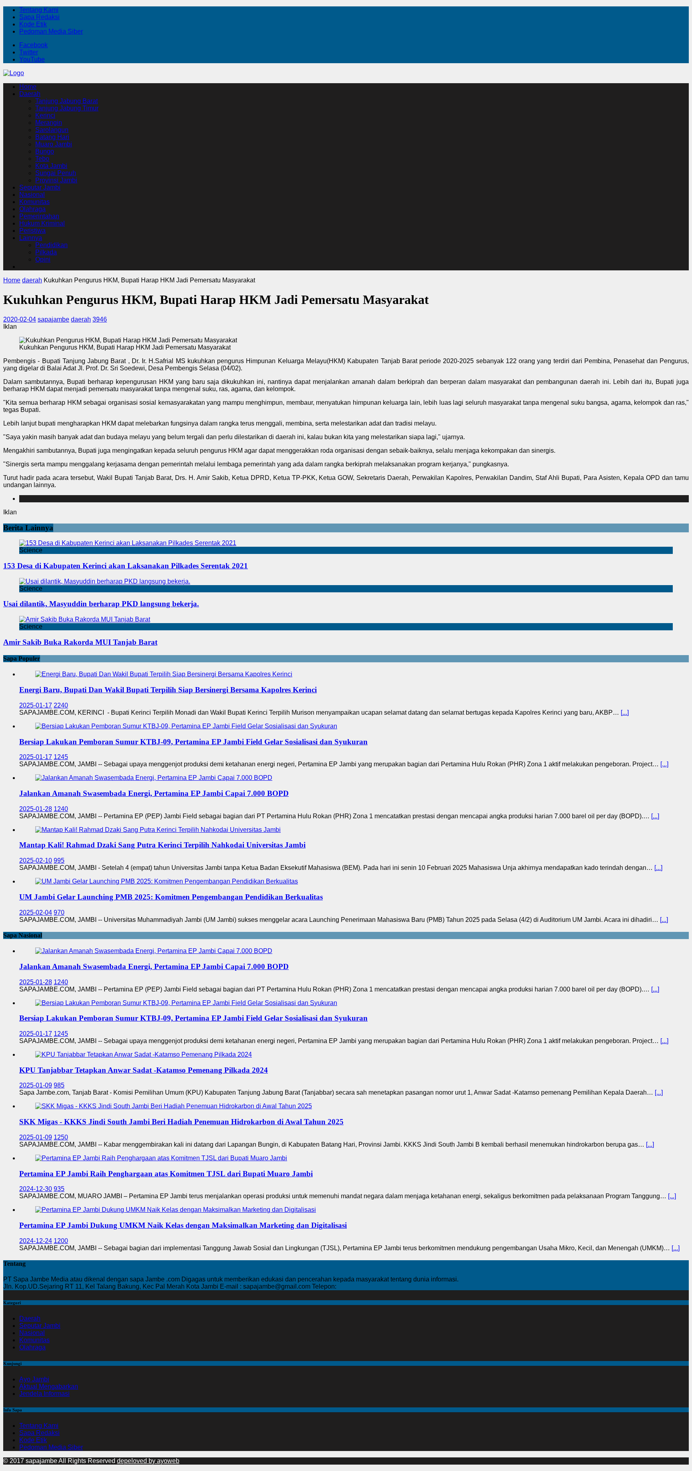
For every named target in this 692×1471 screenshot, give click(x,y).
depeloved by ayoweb (148, 1460)
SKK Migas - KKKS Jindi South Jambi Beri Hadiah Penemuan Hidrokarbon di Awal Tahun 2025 (181, 1121)
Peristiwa (32, 230)
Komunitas (34, 201)
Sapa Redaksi (39, 17)
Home (27, 86)
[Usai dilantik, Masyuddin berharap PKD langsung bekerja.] (104, 581)
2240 (61, 705)
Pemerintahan (39, 216)
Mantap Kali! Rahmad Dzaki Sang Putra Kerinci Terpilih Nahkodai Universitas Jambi (162, 845)
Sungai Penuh (55, 173)
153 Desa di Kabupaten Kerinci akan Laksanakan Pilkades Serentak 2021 (125, 566)
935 (59, 1188)
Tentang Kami (38, 9)
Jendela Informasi (44, 1393)
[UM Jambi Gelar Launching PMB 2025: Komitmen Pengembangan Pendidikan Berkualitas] (166, 881)
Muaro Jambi (53, 144)
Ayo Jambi (34, 1379)
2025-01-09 (35, 1085)
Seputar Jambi (39, 187)
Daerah (29, 93)
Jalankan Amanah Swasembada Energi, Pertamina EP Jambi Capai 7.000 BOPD (154, 793)
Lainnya (30, 237)
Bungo (44, 151)
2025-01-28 (35, 808)
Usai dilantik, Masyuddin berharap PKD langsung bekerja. (101, 604)
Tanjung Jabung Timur (67, 108)
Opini (42, 259)
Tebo (42, 158)
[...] (625, 712)
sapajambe (53, 319)
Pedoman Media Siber (51, 31)
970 (59, 912)
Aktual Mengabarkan (48, 1386)
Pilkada (46, 252)
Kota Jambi (51, 165)
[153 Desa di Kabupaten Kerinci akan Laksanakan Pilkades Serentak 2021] (127, 543)
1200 (61, 1240)
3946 (100, 319)
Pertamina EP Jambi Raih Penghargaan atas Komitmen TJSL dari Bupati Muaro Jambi (166, 1173)
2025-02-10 (35, 860)
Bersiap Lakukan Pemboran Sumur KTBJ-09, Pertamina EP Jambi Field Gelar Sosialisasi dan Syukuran (193, 741)
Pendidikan (51, 245)
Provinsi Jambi (56, 180)
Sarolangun (51, 129)
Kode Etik (33, 24)
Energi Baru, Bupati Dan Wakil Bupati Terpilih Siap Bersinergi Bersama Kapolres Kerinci (168, 690)
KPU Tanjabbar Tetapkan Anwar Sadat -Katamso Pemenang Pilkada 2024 (143, 1070)
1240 (61, 808)
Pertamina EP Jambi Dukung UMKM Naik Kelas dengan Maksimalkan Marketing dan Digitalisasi (183, 1225)
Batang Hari (52, 137)
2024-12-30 (35, 1188)
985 (59, 1085)
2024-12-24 (35, 1240)
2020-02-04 (19, 319)
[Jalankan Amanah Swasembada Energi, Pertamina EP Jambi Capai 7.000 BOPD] (153, 777)
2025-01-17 (35, 705)
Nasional (32, 194)
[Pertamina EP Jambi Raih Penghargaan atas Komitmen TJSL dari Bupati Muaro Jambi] (161, 1158)
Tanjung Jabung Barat (66, 101)
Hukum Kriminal (42, 223)
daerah (81, 319)
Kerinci (45, 115)
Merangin (48, 122)
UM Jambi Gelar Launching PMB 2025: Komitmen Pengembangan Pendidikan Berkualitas (171, 897)
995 (59, 860)
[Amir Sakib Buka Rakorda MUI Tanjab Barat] (84, 619)
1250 (61, 1137)
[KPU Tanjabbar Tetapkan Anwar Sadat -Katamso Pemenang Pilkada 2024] (143, 1054)
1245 (61, 756)
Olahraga (32, 209)
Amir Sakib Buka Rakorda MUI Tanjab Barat (80, 642)
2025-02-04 (35, 912)
